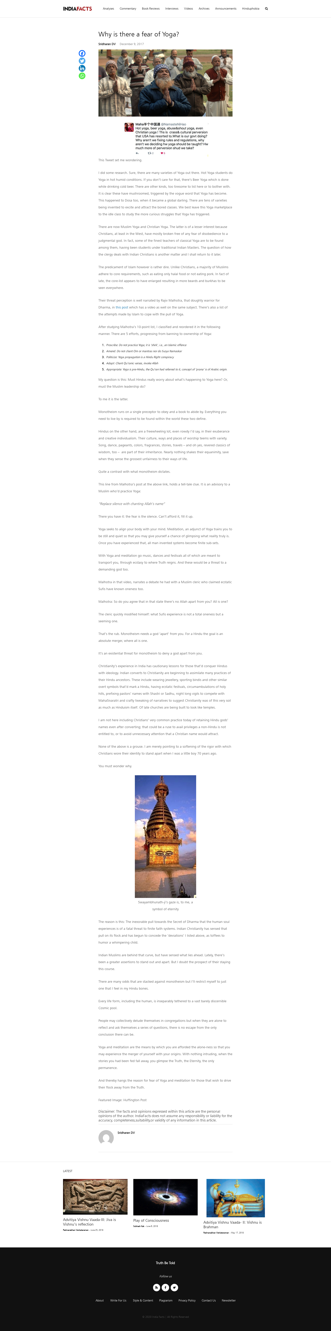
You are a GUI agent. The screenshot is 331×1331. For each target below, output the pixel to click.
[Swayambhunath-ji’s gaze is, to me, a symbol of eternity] (165, 897)
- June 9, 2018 (151, 1226)
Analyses (108, 8)
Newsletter (229, 1300)
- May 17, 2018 (237, 1232)
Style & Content (143, 1300)
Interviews (171, 8)
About (100, 1300)
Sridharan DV (107, 44)
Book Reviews (151, 8)
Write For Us (118, 1300)
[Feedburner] (156, 1287)
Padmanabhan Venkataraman (75, 1230)
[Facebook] (82, 53)
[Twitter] (82, 61)
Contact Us (209, 1300)
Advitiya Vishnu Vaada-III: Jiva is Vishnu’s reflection (89, 1222)
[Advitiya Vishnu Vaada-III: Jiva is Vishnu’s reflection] (95, 1197)
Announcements (225, 8)
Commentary (128, 8)
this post (122, 307)
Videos (188, 8)
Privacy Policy (187, 1300)
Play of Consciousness (151, 1220)
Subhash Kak (138, 1226)
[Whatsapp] (82, 75)
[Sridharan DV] (106, 1144)
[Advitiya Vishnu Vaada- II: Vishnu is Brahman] (235, 1198)
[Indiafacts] (77, 9)
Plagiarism (165, 1300)
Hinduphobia (250, 8)
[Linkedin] (82, 68)
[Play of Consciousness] (165, 1197)
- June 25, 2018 (96, 1230)
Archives (204, 8)
